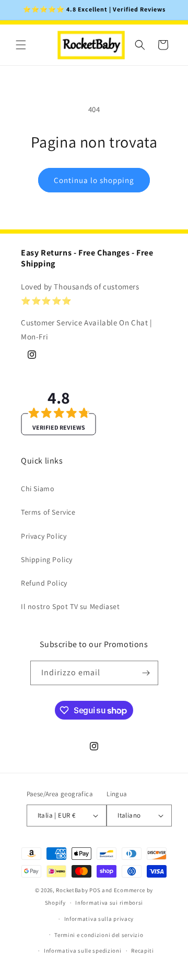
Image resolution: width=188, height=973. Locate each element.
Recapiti (142, 950)
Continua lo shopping (94, 180)
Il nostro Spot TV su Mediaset (70, 606)
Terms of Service (48, 512)
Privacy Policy (43, 536)
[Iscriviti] (146, 673)
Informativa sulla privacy (99, 918)
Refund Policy (44, 583)
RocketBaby (72, 890)
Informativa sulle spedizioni (83, 950)
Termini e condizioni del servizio (98, 935)
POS (94, 890)
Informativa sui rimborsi (109, 902)
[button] (20, 44)
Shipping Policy (47, 559)
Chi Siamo (37, 488)
